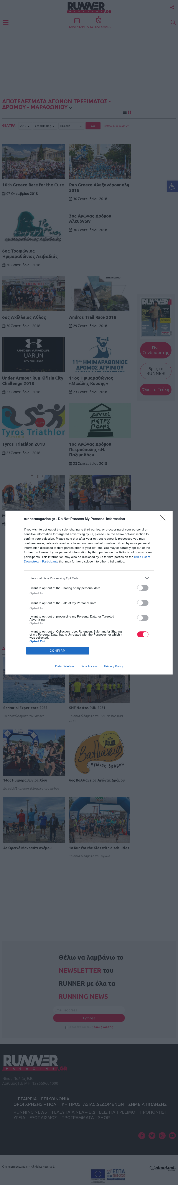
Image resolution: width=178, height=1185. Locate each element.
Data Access (89, 666)
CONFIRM (58, 650)
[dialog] (89, 593)
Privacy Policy (113, 666)
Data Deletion (64, 666)
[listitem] (89, 578)
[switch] (142, 588)
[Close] (164, 519)
